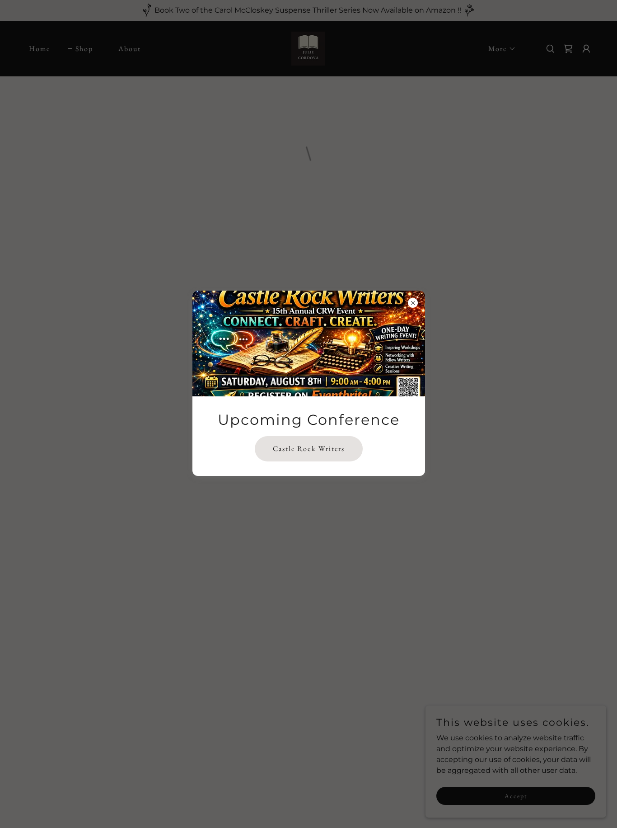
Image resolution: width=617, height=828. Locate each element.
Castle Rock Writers (309, 449)
